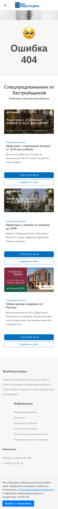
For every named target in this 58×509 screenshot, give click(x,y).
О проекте (19, 417)
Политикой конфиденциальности (36, 489)
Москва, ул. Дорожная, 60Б (17, 457)
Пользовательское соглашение (31, 439)
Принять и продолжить (18, 503)
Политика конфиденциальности (31, 434)
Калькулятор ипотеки (25, 423)
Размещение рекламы (25, 412)
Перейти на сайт (29, 182)
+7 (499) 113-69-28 (13, 463)
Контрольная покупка (25, 428)
